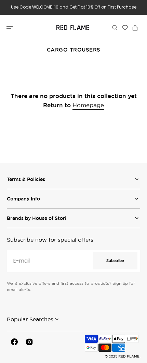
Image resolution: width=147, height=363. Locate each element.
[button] (9, 27)
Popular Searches (30, 319)
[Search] (114, 27)
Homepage (88, 105)
